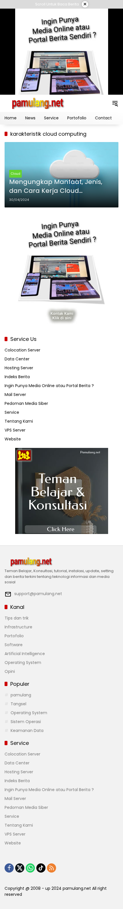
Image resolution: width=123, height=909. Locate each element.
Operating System (23, 662)
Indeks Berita (17, 377)
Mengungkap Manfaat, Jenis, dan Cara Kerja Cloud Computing (55, 186)
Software (14, 645)
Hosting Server (19, 368)
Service (12, 412)
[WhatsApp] (30, 868)
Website (13, 439)
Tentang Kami (19, 421)
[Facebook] (9, 868)
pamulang (21, 695)
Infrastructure (18, 627)
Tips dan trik (17, 618)
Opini (10, 671)
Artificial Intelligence (25, 653)
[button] (115, 103)
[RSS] (51, 868)
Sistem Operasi (26, 722)
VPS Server (15, 430)
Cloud (15, 173)
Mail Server (15, 394)
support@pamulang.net (38, 594)
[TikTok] (40, 868)
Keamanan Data (27, 730)
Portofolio (14, 636)
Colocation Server (22, 350)
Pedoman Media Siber (26, 403)
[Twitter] (19, 868)
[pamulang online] (37, 103)
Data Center (17, 359)
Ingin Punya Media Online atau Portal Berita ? (49, 386)
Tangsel (18, 704)
